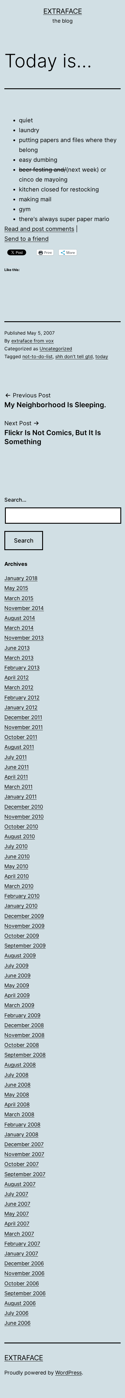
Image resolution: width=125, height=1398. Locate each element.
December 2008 (24, 1025)
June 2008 (17, 1085)
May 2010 (16, 866)
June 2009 (17, 975)
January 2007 (21, 1253)
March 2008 (19, 1114)
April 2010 (16, 876)
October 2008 (21, 1045)
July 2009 (16, 966)
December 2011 (23, 717)
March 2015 (18, 598)
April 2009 (17, 995)
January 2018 (21, 578)
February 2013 (22, 668)
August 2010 (19, 836)
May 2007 (16, 1214)
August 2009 (20, 955)
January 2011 (20, 797)
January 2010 (21, 906)
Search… (15, 500)
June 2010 (17, 856)
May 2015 (16, 588)
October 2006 (21, 1283)
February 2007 (22, 1244)
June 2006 (17, 1323)
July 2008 (16, 1075)
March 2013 (18, 658)
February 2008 (22, 1124)
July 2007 (16, 1194)
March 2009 (19, 1005)
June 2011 (16, 767)
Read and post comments (39, 228)
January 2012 (21, 707)
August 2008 (20, 1065)
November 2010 (24, 817)
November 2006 (24, 1273)
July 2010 (16, 846)
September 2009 (25, 946)
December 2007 (24, 1144)
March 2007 (19, 1234)
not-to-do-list (37, 356)
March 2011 (18, 787)
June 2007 (17, 1204)
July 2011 (15, 757)
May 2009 (16, 985)
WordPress (68, 1373)
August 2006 (20, 1303)
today (101, 356)
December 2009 (24, 916)
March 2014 (19, 628)
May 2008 (16, 1095)
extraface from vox (32, 341)
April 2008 (17, 1104)
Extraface (62, 11)
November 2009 (24, 926)
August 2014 (19, 618)
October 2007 (21, 1164)
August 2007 (19, 1184)
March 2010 (18, 886)
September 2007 (24, 1174)
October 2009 (21, 936)
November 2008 (24, 1035)
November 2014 (24, 608)
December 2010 (23, 807)
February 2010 (22, 896)
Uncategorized (56, 348)
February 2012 (22, 697)
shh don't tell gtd (74, 356)
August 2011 (19, 747)
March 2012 (18, 687)
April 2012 (16, 677)
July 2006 (16, 1313)
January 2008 (21, 1134)
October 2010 (21, 826)
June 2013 (17, 648)
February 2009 (22, 1015)
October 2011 (20, 737)
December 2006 (24, 1263)
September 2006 (25, 1293)
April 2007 (16, 1224)
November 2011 (23, 727)
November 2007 (24, 1154)
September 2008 (25, 1055)
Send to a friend (26, 238)
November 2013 (24, 638)
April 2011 (16, 777)
